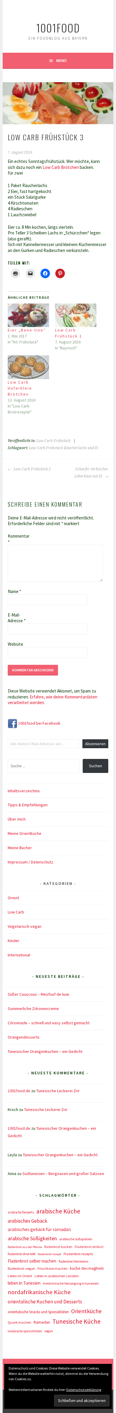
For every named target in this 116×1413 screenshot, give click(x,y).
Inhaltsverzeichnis (24, 790)
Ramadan (42, 1322)
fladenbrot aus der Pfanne (25, 1247)
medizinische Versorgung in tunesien (71, 1283)
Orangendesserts (24, 1037)
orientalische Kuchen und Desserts (45, 1301)
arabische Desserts (21, 1212)
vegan (48, 1331)
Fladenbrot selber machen (32, 1261)
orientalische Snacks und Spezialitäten (38, 1311)
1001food (58, 27)
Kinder (13, 940)
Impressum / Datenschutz (30, 862)
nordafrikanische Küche (39, 1292)
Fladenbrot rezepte (78, 1254)
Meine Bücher (20, 847)
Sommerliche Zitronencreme (33, 1008)
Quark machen (19, 1322)
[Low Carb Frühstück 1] (75, 315)
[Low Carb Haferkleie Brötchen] (28, 367)
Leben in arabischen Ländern (57, 1276)
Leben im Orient (20, 1276)
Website (15, 644)
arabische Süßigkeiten (32, 1238)
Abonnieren (95, 743)
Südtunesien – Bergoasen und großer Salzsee (63, 1173)
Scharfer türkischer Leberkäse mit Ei (91, 472)
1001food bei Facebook (38, 723)
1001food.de (19, 1090)
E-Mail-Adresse (17, 618)
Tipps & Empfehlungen (28, 804)
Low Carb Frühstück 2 (32, 469)
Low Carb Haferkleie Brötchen (20, 388)
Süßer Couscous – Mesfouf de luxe (38, 994)
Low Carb (16, 912)
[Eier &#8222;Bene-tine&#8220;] (28, 315)
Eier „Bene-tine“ (27, 330)
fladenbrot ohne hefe (21, 1254)
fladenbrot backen (58, 1247)
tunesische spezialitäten (25, 1331)
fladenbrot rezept (49, 1254)
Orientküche (86, 1311)
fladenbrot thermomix (73, 1261)
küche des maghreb (87, 1268)
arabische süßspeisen (75, 1239)
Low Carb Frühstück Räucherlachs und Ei (63, 448)
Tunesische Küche (76, 1321)
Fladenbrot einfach (89, 1247)
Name (14, 591)
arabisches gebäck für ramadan (39, 1229)
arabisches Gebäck (27, 1221)
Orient (13, 897)
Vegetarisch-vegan (24, 926)
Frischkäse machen (52, 1268)
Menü (61, 60)
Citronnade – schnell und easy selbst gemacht (49, 1022)
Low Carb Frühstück (53, 441)
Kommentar (17, 539)
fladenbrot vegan (21, 1268)
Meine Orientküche (24, 833)
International (19, 955)
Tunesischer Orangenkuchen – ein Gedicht (45, 1051)
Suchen (95, 765)
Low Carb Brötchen (61, 167)
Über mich (17, 819)
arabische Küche (58, 1211)
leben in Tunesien (24, 1283)
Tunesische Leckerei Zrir (58, 1090)
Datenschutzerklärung (83, 1389)
